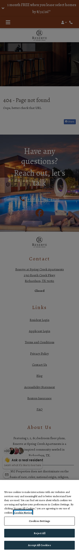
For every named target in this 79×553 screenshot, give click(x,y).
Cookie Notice (23, 512)
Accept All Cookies (39, 545)
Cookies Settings (39, 521)
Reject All (39, 533)
